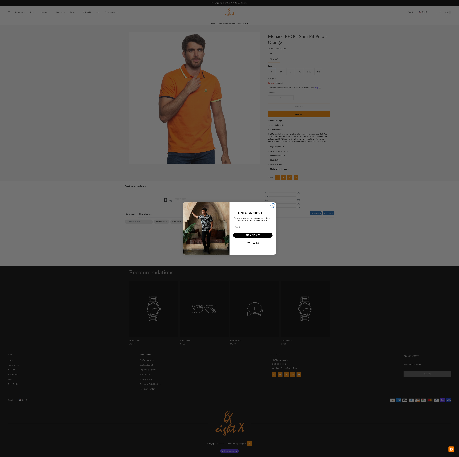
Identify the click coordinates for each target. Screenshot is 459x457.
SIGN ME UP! (253, 235)
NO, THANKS (253, 243)
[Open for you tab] (451, 449)
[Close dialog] (273, 205)
